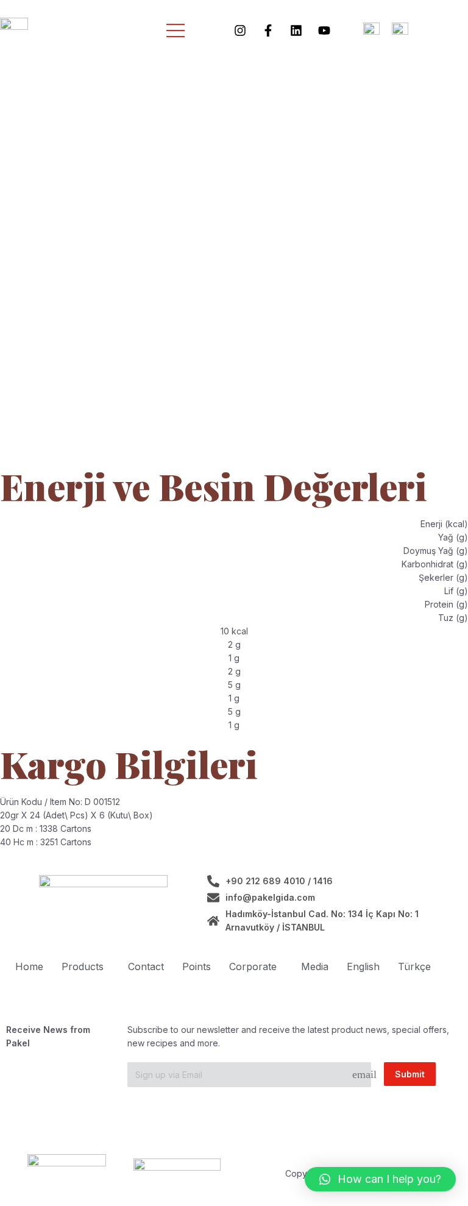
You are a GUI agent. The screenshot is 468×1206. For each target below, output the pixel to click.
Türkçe (414, 966)
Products (83, 966)
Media (314, 966)
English (363, 966)
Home (29, 966)
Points (196, 966)
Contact (146, 966)
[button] (380, 1179)
